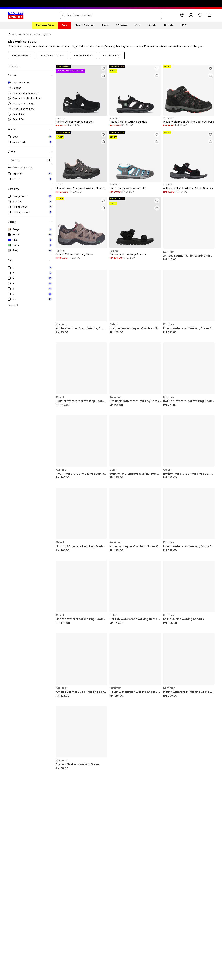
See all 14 (13, 305)
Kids (29, 34)
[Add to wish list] (103, 68)
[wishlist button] (200, 15)
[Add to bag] (103, 75)
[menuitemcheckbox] (30, 136)
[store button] (182, 15)
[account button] (191, 15)
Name (16, 167)
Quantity (27, 167)
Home (22, 34)
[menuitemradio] (30, 82)
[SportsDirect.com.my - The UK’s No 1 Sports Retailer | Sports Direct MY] (15, 15)
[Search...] (63, 15)
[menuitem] (45, 25)
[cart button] (209, 15)
